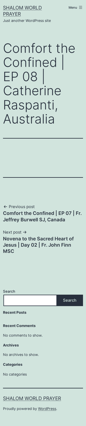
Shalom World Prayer (32, 398)
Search (9, 291)
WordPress (47, 409)
